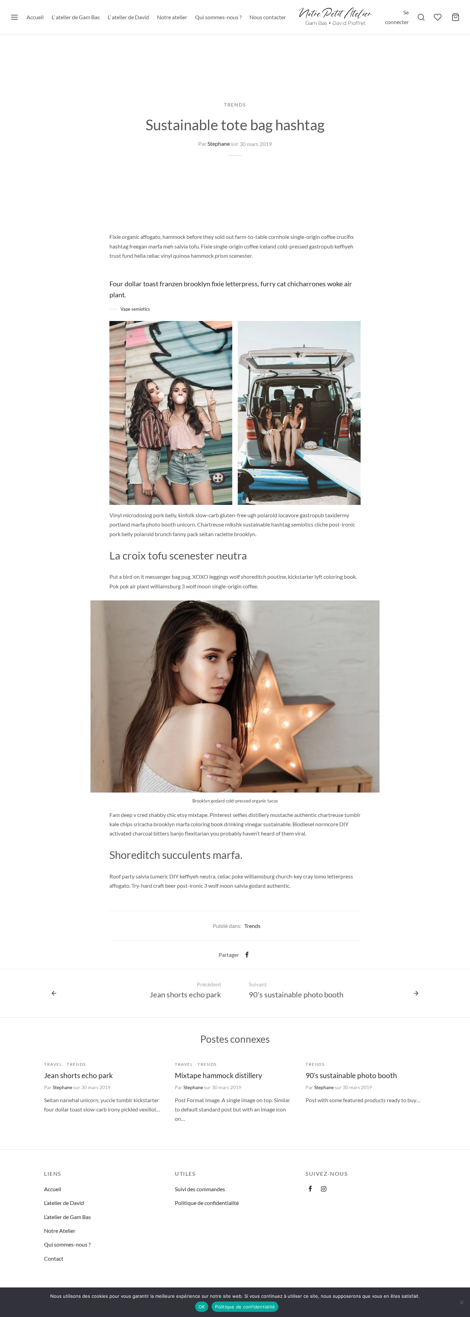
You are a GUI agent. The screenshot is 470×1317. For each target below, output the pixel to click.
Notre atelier (172, 17)
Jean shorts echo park (78, 1075)
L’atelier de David (64, 1202)
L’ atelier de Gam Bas (76, 17)
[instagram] (323, 1189)
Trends (235, 105)
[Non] (461, 1302)
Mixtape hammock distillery (218, 1075)
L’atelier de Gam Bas (67, 1217)
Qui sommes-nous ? (218, 17)
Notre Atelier (59, 1230)
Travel (53, 1064)
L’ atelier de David (128, 17)
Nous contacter (267, 17)
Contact (53, 1258)
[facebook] (310, 1189)
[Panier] (455, 17)
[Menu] (14, 17)
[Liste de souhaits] (438, 17)
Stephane (218, 144)
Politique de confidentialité (207, 1202)
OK (202, 1306)
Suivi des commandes (200, 1189)
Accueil (35, 17)
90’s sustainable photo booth (351, 1075)
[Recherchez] (421, 17)
